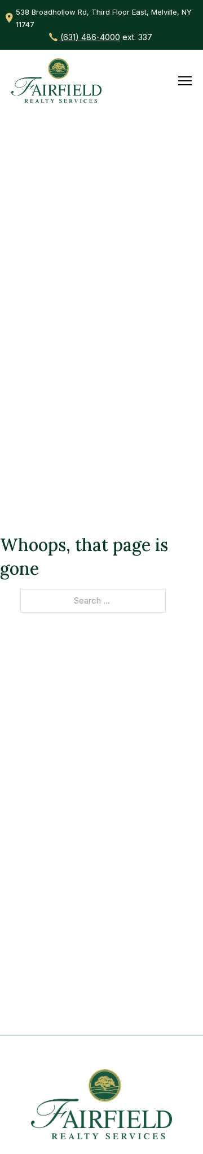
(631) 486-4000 (90, 37)
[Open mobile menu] (185, 80)
